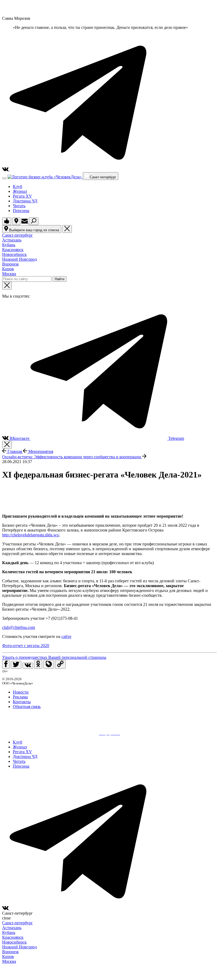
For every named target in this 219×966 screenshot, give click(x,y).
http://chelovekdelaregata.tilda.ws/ (30, 535)
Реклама (20, 697)
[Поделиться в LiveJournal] (48, 664)
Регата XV (22, 196)
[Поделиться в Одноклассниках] (38, 664)
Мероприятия (40, 451)
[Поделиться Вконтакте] (27, 666)
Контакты (22, 701)
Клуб (17, 186)
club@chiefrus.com (18, 627)
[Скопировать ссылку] (60, 664)
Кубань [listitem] (8, 245)
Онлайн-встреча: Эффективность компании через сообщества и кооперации (72, 457)
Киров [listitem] (8, 269)
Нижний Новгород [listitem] (19, 259)
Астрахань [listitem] (11, 240)
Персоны (21, 210)
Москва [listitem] (9, 273)
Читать (19, 205)
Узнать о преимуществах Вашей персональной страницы (54, 657)
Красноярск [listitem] (13, 249)
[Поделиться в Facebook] (6, 664)
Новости (21, 692)
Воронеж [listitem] (10, 264)
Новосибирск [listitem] (14, 254)
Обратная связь (27, 706)
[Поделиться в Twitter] (16, 665)
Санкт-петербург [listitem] (17, 235)
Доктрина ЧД (25, 201)
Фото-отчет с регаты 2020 (25, 645)
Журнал (20, 191)
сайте (66, 636)
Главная (14, 451)
